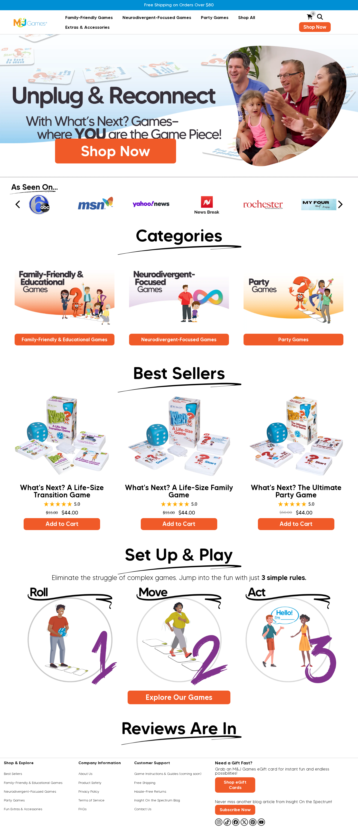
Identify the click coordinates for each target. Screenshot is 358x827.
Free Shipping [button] (144, 783)
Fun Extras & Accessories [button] (23, 809)
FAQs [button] (82, 809)
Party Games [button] (293, 339)
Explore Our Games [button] (179, 697)
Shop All (246, 17)
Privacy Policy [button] (88, 792)
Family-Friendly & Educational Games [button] (64, 339)
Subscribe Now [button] (235, 809)
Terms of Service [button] (91, 800)
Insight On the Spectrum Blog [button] (157, 800)
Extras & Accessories (87, 27)
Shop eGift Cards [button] (235, 784)
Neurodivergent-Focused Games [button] (179, 339)
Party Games (214, 17)
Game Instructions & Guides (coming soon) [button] (167, 774)
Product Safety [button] (89, 783)
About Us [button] (85, 774)
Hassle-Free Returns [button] (150, 792)
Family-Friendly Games (89, 17)
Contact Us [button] (142, 809)
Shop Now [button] (314, 27)
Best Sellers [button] (13, 774)
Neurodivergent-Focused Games (156, 17)
